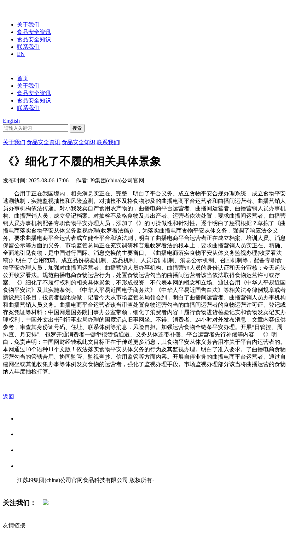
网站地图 (31, 487)
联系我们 (28, 47)
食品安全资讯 (34, 32)
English (11, 121)
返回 (8, 397)
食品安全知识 (34, 39)
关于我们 (28, 25)
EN (21, 54)
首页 (22, 78)
